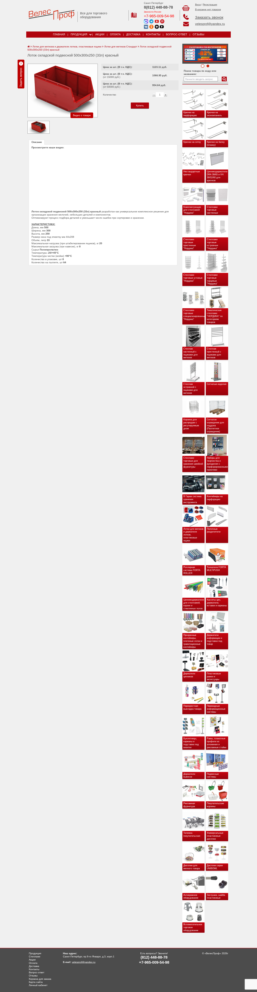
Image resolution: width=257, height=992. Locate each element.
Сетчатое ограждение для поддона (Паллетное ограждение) (215, 425)
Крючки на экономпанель (214, 114)
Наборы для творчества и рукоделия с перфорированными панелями (217, 464)
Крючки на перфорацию (190, 114)
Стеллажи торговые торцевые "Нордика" (212, 279)
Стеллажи (34, 956)
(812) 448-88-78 (154, 957)
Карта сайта (36, 982)
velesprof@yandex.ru (210, 24)
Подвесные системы (213, 775)
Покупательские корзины (215, 805)
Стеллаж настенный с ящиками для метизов (190, 353)
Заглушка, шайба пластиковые (216, 896)
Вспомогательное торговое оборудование (192, 927)
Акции (99, 34)
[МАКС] (146, 21)
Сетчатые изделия (216, 384)
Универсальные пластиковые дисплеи (215, 836)
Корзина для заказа (40, 978)
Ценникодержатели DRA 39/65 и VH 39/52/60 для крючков (217, 176)
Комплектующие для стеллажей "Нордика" (192, 210)
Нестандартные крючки (191, 173)
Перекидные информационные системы (216, 709)
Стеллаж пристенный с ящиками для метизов (214, 353)
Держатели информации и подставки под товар (214, 639)
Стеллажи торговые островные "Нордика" (212, 244)
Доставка (133, 34)
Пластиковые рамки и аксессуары (214, 676)
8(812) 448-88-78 (158, 7)
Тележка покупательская (191, 834)
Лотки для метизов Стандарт (120, 46)
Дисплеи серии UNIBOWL (215, 867)
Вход (198, 4)
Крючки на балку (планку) (216, 143)
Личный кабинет (38, 985)
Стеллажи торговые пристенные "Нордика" (189, 244)
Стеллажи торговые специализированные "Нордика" (194, 314)
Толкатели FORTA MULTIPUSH (216, 568)
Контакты (153, 34)
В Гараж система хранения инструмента (192, 499)
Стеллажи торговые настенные (212, 210)
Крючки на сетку (192, 142)
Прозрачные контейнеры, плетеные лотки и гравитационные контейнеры (192, 641)
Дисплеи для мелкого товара (191, 867)
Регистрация (210, 4)
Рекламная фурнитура (189, 805)
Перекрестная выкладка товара (192, 707)
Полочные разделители (213, 530)
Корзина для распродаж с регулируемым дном (191, 424)
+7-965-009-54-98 (159, 16)
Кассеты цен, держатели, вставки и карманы (217, 602)
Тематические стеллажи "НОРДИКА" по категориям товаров (215, 316)
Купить (140, 105)
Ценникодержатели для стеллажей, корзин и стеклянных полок (193, 604)
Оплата (115, 34)
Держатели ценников (189, 675)
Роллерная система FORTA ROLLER (191, 570)
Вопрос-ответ (176, 34)
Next (186, 52)
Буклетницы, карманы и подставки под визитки (191, 743)
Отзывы (198, 34)
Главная (59, 34)
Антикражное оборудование (190, 896)
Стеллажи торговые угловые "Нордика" (192, 278)
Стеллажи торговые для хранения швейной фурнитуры (193, 462)
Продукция (79, 34)
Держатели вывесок (189, 775)
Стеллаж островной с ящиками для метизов (190, 388)
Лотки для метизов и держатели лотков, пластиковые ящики (193, 535)
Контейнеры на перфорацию (215, 498)
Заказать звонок (209, 17)
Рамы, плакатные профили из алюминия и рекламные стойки (216, 743)
